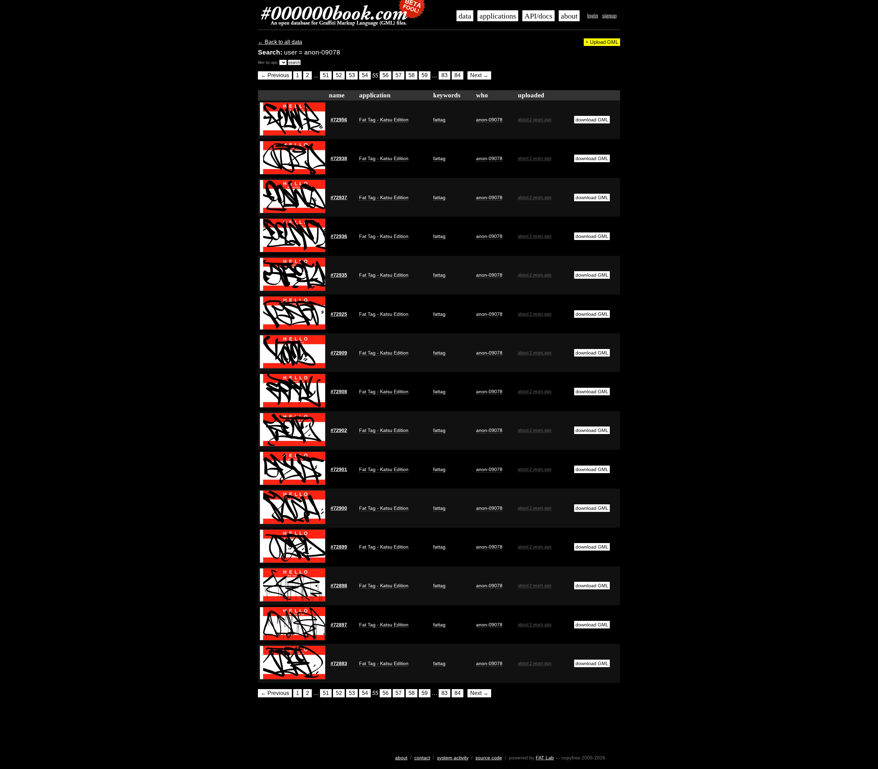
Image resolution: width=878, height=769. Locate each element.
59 (425, 76)
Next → (479, 76)
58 (411, 76)
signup (609, 16)
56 (385, 76)
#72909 (339, 353)
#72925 (339, 314)
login (592, 16)
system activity (452, 757)
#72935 (339, 275)
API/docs (538, 16)
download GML (592, 119)
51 (326, 76)
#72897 (339, 624)
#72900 (339, 508)
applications (497, 16)
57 (398, 76)
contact (422, 757)
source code (488, 757)
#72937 (339, 197)
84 (457, 76)
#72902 (339, 430)
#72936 (339, 236)
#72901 (339, 469)
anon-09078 (489, 119)
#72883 (339, 663)
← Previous (275, 76)
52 (339, 76)
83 (444, 76)
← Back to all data (280, 42)
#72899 (339, 547)
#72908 (339, 391)
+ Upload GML (601, 42)
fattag (439, 119)
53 (352, 76)
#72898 (339, 585)
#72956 (339, 119)
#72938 (339, 158)
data (465, 16)
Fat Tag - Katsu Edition (383, 119)
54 (365, 76)
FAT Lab (545, 757)
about (569, 16)
